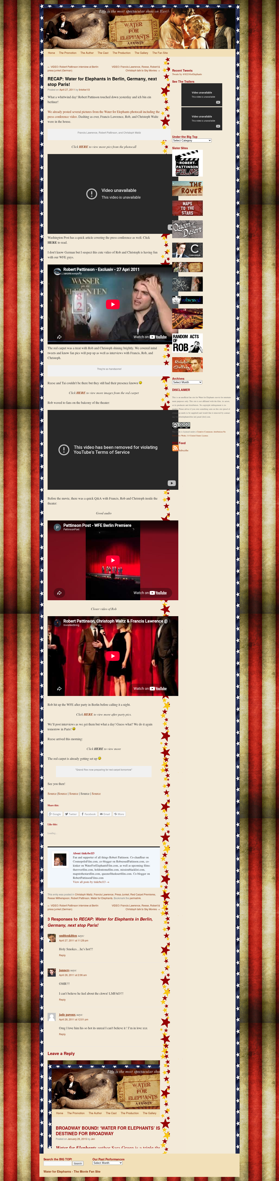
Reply (62, 955)
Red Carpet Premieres (142, 894)
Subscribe (183, 450)
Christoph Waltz (84, 894)
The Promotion (67, 53)
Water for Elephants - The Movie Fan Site (72, 1171)
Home (51, 53)
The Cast (103, 53)
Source (52, 793)
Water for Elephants (102, 898)
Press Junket (122, 894)
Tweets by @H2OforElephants (187, 74)
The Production (122, 53)
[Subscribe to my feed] (175, 450)
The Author (87, 53)
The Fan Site (160, 53)
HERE (81, 393)
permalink (135, 898)
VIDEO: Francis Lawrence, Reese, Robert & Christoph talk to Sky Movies (136, 68)
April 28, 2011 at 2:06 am (73, 975)
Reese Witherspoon (59, 898)
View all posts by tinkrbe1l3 (91, 882)
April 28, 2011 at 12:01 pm (73, 1019)
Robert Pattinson (80, 898)
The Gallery (141, 53)
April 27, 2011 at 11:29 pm (73, 940)
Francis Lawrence (104, 894)
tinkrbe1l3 (84, 89)
